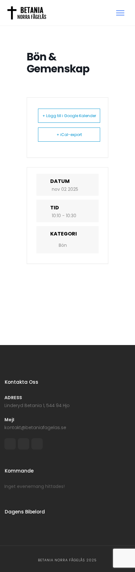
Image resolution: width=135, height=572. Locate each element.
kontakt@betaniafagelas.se (35, 427)
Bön (63, 245)
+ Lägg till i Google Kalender (69, 115)
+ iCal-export (69, 134)
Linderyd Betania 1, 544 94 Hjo (37, 405)
